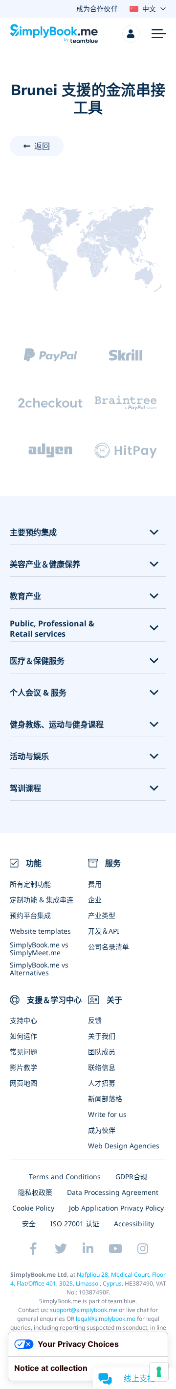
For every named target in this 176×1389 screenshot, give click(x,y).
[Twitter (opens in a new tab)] (60, 1249)
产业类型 (101, 915)
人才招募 (101, 1083)
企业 (95, 899)
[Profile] (131, 34)
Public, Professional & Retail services (52, 629)
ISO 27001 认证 (74, 1223)
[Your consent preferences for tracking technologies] (159, 1372)
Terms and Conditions (65, 1176)
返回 (42, 146)
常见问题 (23, 1051)
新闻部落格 (105, 1098)
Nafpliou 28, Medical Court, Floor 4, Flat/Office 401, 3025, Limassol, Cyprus (88, 1279)
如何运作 (23, 1036)
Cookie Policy (33, 1208)
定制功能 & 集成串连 (41, 899)
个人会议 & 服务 (38, 693)
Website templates (40, 931)
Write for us (107, 1114)
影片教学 (23, 1067)
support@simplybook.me (83, 1310)
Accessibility (134, 1223)
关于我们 (101, 1036)
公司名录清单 (108, 946)
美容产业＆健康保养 (45, 564)
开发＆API (103, 931)
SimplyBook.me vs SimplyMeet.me (39, 948)
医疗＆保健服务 (37, 661)
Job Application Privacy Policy (116, 1208)
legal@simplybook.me (105, 1319)
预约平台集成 (30, 915)
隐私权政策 (35, 1192)
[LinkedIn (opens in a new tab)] (88, 1249)
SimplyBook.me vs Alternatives (39, 968)
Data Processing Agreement (112, 1192)
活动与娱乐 (29, 756)
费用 (95, 884)
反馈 (95, 1020)
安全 (29, 1223)
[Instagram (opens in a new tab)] (142, 1249)
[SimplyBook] (54, 34)
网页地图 (23, 1083)
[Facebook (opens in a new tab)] (33, 1249)
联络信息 (101, 1067)
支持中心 (23, 1020)
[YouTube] (115, 1249)
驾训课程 (25, 788)
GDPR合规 (131, 1176)
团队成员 (101, 1051)
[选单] (159, 34)
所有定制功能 (30, 884)
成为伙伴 (101, 1130)
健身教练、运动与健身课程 (57, 724)
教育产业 (25, 596)
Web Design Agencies (123, 1145)
